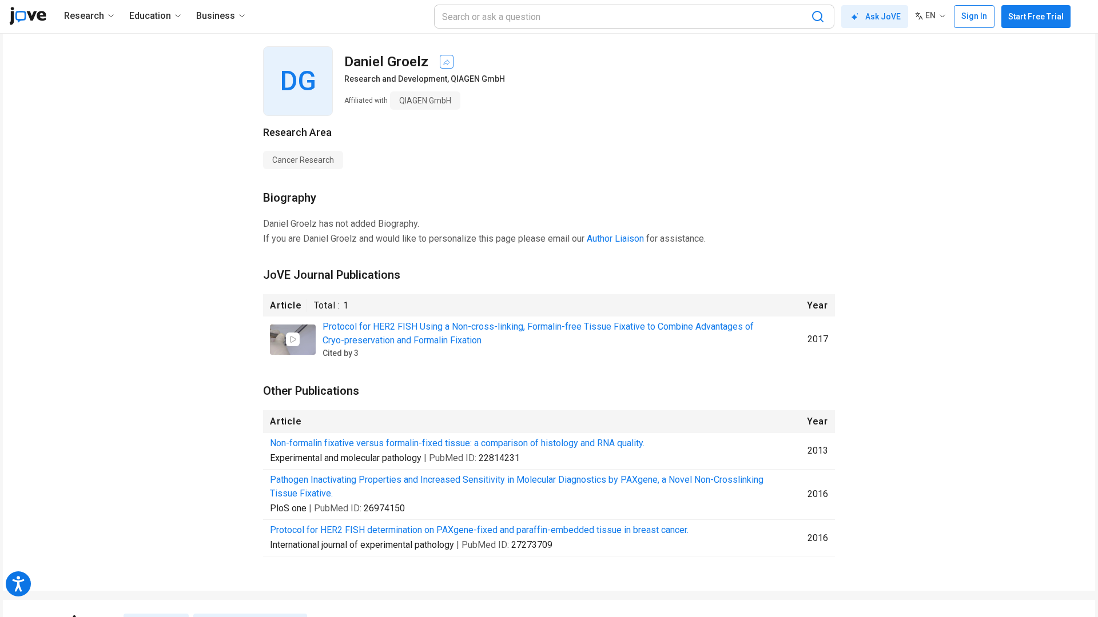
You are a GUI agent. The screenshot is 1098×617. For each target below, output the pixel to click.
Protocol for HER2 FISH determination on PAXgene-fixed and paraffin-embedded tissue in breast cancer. (479, 529)
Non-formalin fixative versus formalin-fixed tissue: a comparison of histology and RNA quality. (457, 443)
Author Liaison (615, 238)
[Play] (293, 339)
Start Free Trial (1036, 16)
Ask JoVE (883, 16)
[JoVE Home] (27, 16)
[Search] (817, 16)
